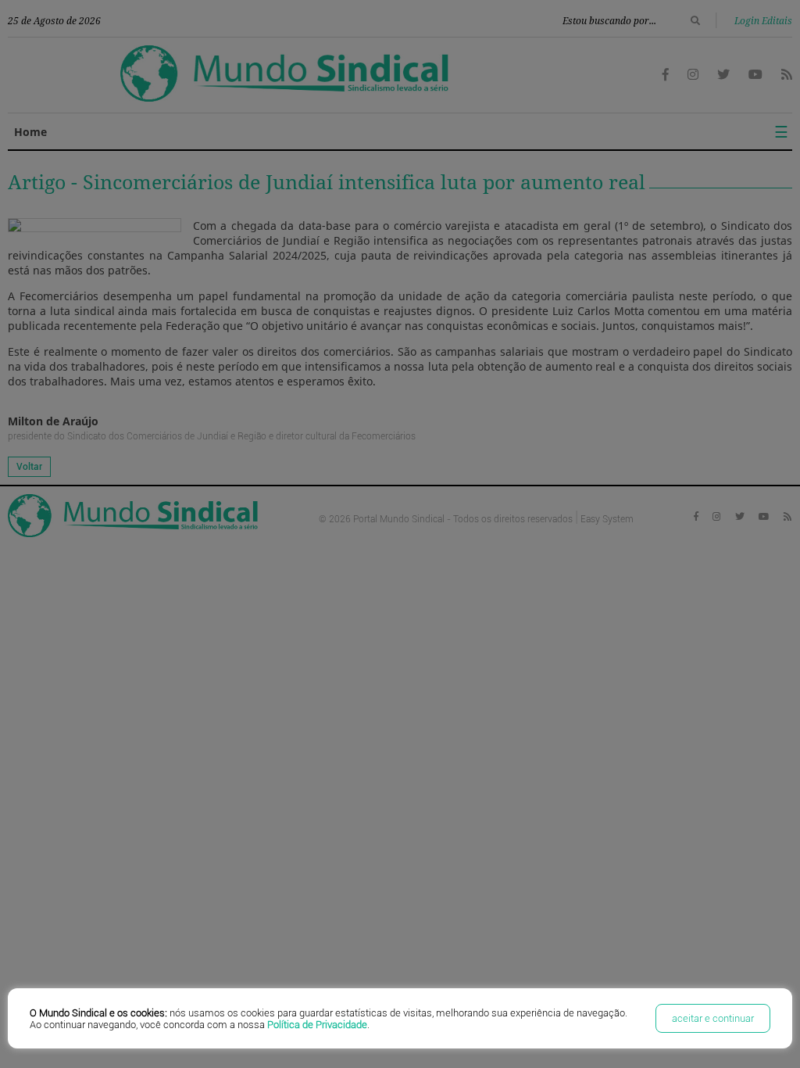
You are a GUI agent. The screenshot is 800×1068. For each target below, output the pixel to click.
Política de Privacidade (317, 1024)
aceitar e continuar (713, 1018)
